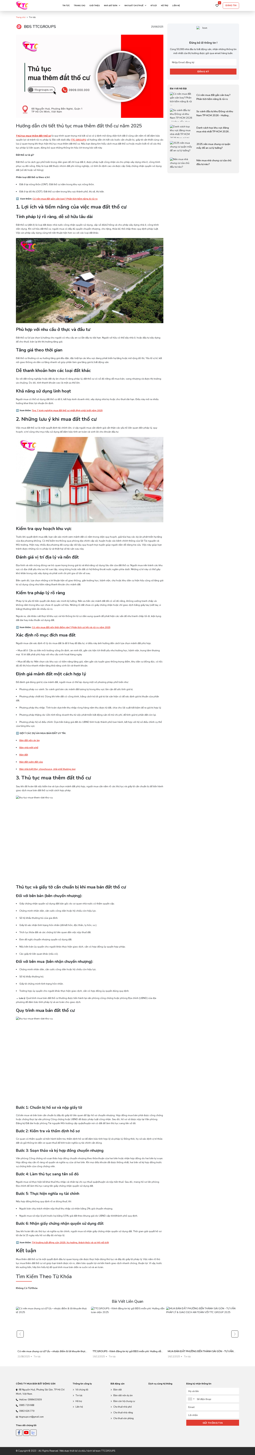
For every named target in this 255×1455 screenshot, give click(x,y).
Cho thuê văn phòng (123, 1418)
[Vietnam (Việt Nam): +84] (191, 1399)
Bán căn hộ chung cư (124, 1401)
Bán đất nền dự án (29, 740)
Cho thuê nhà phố (122, 1406)
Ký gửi (154, 5)
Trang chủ (79, 5)
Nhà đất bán (111, 5)
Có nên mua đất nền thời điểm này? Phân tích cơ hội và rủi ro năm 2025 (71, 627)
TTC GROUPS (78, 139)
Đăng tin (231, 5)
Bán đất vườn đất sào (31, 761)
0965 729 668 (26, 1405)
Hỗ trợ (164, 5)
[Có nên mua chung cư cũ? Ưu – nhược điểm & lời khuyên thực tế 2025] (52, 1334)
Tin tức (66, 5)
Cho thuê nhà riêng (123, 1412)
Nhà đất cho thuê (134, 5)
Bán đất (23, 754)
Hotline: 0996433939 (30, 1399)
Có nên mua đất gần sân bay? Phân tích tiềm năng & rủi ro (65, 198)
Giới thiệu (94, 5)
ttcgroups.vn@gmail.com (31, 1416)
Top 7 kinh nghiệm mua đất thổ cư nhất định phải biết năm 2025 (67, 410)
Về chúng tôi (82, 1389)
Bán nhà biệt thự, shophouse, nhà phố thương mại (47, 769)
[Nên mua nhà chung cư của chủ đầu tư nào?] (203, 164)
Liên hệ (176, 5)
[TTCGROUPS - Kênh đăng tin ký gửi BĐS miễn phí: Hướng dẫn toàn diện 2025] (128, 1334)
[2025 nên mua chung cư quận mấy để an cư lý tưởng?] (203, 147)
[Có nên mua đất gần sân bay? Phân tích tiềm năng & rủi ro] (203, 98)
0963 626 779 (26, 1411)
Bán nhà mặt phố (28, 747)
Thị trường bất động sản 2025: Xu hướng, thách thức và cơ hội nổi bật (70, 1242)
